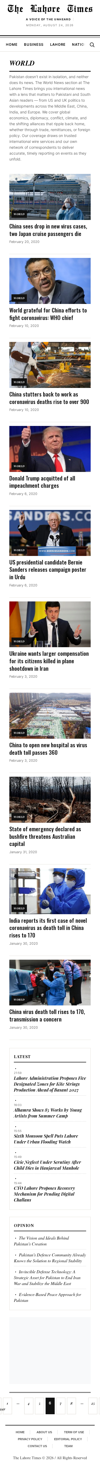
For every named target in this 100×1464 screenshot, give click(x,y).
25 (93, 1403)
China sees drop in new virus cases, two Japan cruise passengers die (48, 230)
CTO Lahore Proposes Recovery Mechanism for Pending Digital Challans (44, 1194)
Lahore (58, 44)
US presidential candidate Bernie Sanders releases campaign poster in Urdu (47, 569)
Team (68, 1446)
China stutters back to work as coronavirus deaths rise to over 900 (49, 398)
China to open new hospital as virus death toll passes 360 (48, 748)
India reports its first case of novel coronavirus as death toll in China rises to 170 (48, 927)
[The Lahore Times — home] (50, 9)
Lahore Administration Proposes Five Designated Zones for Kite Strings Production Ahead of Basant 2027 (50, 1084)
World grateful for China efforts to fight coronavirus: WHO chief (48, 314)
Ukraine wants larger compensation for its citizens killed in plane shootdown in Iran (49, 660)
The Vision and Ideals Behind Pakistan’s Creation (41, 1240)
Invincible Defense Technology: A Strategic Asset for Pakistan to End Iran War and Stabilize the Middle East (47, 1277)
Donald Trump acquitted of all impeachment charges (42, 482)
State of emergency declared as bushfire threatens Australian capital (45, 836)
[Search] (92, 45)
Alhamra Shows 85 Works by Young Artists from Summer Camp (48, 1113)
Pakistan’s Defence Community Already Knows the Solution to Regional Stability (50, 1257)
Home (12, 44)
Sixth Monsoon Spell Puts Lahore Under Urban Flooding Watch (46, 1139)
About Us (44, 1432)
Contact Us (37, 1446)
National (82, 44)
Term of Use (74, 1432)
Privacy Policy (30, 1439)
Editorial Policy (68, 1439)
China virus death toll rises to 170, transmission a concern (47, 1015)
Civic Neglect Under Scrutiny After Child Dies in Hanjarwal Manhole (47, 1165)
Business (33, 44)
